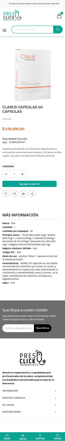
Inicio (7, 438)
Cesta (57, 438)
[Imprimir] (23, 193)
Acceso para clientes (48, 3)
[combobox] (37, 29)
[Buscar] (58, 29)
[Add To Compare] (14, 193)
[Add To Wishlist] (5, 193)
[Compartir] (31, 193)
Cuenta (40, 438)
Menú (23, 438)
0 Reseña (7, 119)
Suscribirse (42, 328)
